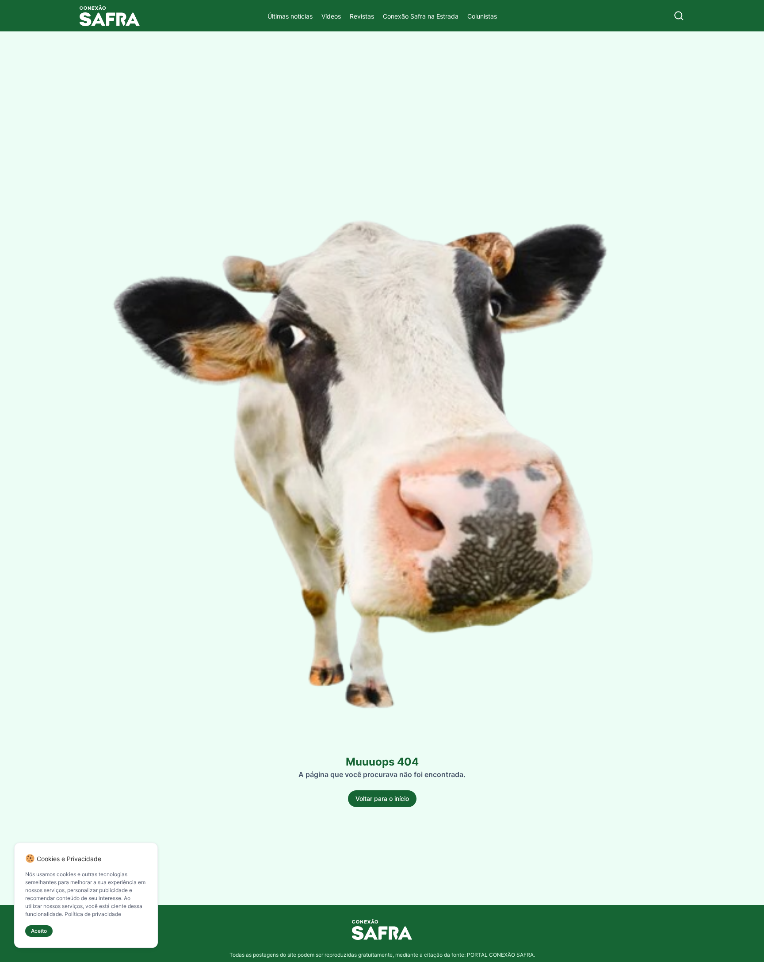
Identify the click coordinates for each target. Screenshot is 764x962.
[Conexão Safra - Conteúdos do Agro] (110, 15)
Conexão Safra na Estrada (420, 16)
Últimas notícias (290, 16)
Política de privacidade (93, 914)
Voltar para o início (382, 798)
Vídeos (331, 16)
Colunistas (482, 16)
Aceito (39, 930)
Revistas (362, 16)
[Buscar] (678, 15)
